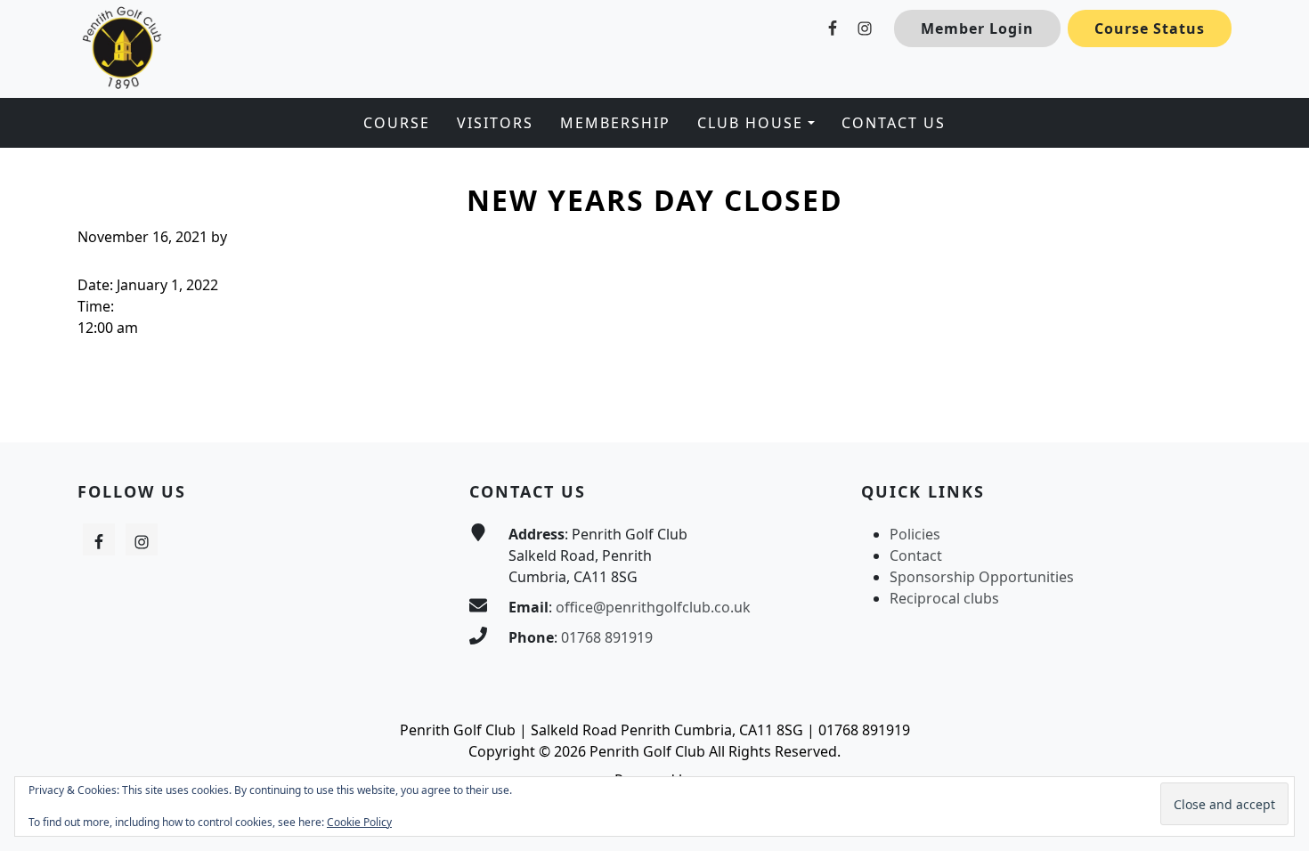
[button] (755, 123)
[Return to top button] (1274, 409)
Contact (916, 555)
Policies (915, 534)
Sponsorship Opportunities (982, 577)
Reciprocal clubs (944, 598)
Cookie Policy (359, 822)
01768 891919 (607, 637)
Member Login (977, 28)
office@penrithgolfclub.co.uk (653, 607)
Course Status (1149, 28)
